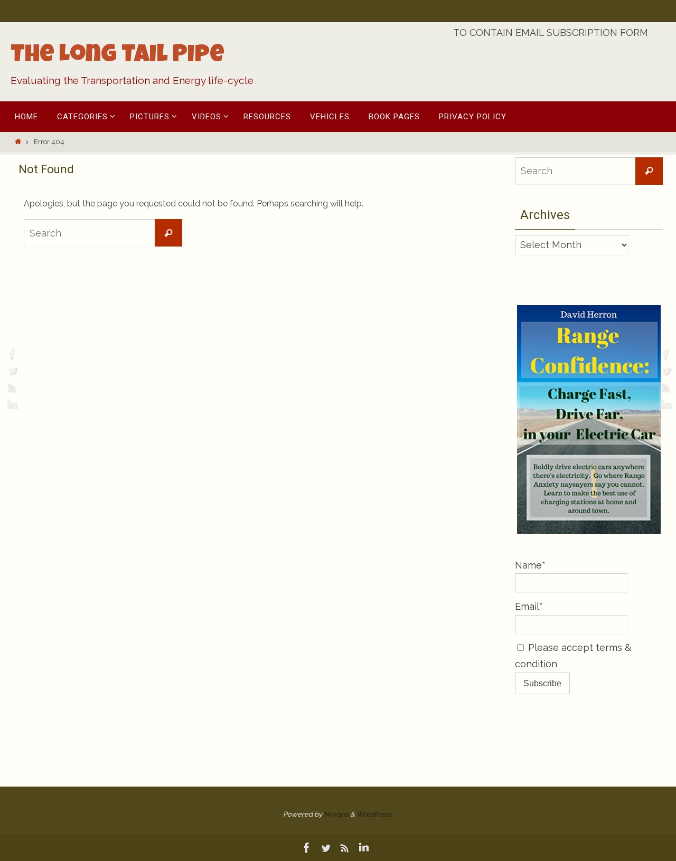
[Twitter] (11, 371)
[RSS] (11, 387)
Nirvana (336, 814)
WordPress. (374, 814)
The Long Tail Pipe (117, 56)
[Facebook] (11, 354)
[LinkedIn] (11, 404)
